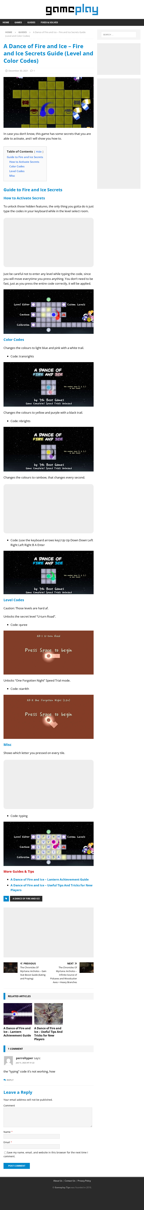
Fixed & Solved (49, 22)
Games (18, 22)
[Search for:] (118, 35)
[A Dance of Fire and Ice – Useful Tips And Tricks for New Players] (48, 1014)
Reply (10, 1080)
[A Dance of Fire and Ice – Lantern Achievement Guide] (18, 1014)
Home (6, 22)
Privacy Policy (84, 1180)
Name (7, 1132)
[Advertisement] (48, 932)
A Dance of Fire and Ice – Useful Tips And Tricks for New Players (48, 1033)
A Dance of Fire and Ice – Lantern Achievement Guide (50, 879)
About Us (57, 1180)
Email (7, 1142)
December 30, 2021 (18, 70)
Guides (31, 22)
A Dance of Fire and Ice (26, 898)
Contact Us (70, 1180)
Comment (9, 1105)
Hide (39, 151)
